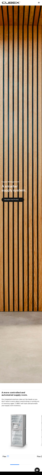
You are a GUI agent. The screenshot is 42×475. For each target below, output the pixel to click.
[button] (39, 2)
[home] (11, 2)
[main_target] (13, 200)
